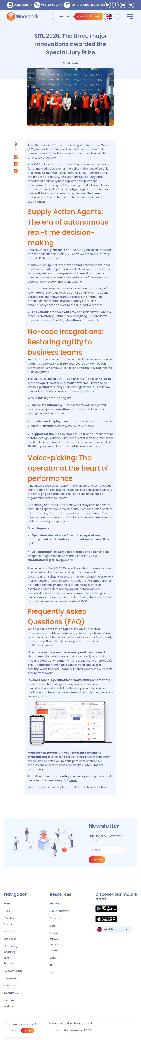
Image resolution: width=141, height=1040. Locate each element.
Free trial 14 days (88, 16)
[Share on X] (16, 158)
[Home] (23, 16)
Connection (63, 16)
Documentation (59, 911)
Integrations (11, 978)
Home (7, 903)
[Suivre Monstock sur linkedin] (107, 5)
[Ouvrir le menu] (130, 16)
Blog (52, 925)
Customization (13, 970)
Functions (10, 931)
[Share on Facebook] (16, 172)
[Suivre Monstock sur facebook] (115, 5)
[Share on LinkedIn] (16, 165)
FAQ (52, 972)
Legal (53, 957)
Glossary (55, 918)
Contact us (11, 993)
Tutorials (55, 903)
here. (73, 780)
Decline (13, 1030)
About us (9, 985)
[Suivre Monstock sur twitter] (131, 5)
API (51, 965)
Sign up (97, 859)
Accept (27, 1030)
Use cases (10, 939)
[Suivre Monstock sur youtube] (123, 5)
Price (7, 911)
